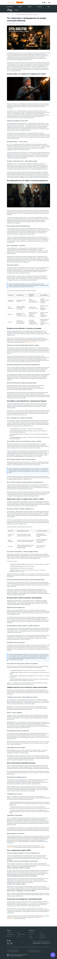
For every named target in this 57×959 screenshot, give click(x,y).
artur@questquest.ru (37, 943)
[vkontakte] (42, 2)
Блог (49, 6)
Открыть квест (42, 934)
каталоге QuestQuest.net (29, 342)
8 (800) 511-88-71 (11, 2)
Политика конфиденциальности (13, 950)
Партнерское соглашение (33, 950)
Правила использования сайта (12, 951)
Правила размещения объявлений (34, 951)
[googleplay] (8, 943)
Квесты (18, 936)
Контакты (39, 6)
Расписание (10, 6)
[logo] (9, 10)
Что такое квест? (43, 936)
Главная (8, 14)
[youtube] (44, 2)
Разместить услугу (43, 937)
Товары (18, 932)
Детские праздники (10, 934)
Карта (20, 6)
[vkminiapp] (11, 943)
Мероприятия (9, 936)
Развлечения (9, 932)
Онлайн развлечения (21, 934)
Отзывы (29, 6)
